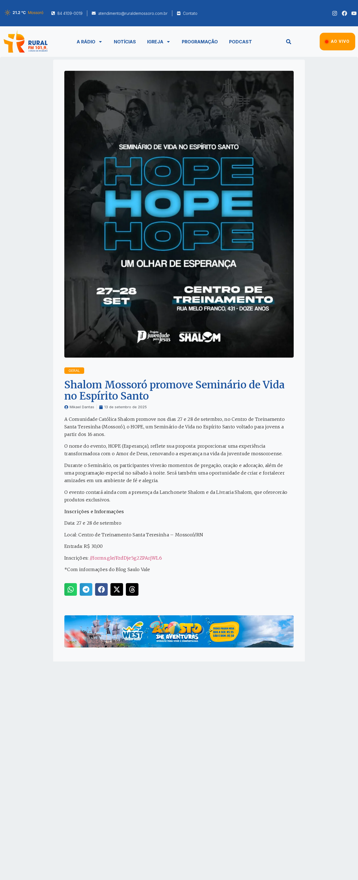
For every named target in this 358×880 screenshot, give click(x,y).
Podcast (240, 41)
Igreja (155, 41)
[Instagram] (334, 13)
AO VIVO (340, 41)
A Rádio (86, 41)
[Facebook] (344, 13)
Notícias (125, 41)
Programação (200, 41)
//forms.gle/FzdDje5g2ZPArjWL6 (126, 558)
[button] (288, 41)
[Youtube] (354, 13)
